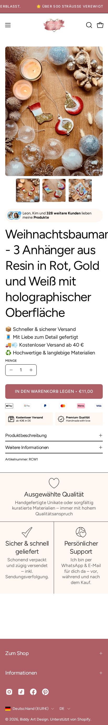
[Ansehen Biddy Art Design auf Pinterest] (45, 692)
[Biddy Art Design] (54, 25)
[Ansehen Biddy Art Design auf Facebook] (33, 692)
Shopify (83, 719)
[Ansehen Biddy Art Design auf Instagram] (9, 692)
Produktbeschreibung (26, 435)
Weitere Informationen (27, 447)
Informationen (21, 673)
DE (62, 708)
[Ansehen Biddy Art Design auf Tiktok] (21, 692)
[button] (88, 25)
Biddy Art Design (34, 719)
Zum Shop (17, 653)
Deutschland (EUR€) (30, 708)
